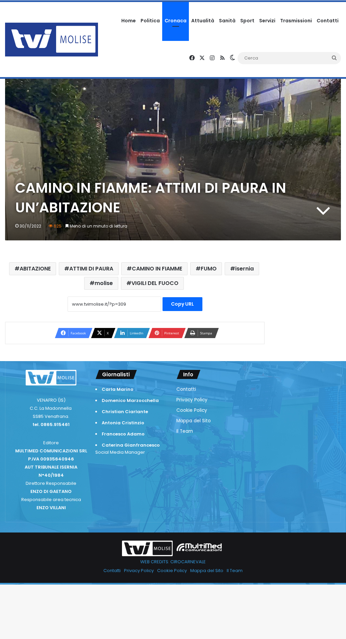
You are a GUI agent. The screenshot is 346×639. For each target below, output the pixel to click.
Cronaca (176, 20)
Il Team (184, 431)
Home (128, 20)
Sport (247, 20)
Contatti (328, 20)
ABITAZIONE (35, 269)
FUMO (209, 269)
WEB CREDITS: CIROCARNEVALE (173, 562)
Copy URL (182, 304)
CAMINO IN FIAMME (157, 269)
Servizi (267, 20)
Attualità (202, 20)
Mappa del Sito (193, 421)
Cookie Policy (191, 410)
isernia (244, 269)
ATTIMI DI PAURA (91, 269)
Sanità (227, 20)
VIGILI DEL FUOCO (154, 283)
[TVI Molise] (51, 39)
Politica (150, 20)
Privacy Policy (191, 400)
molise (104, 283)
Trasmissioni (296, 20)
